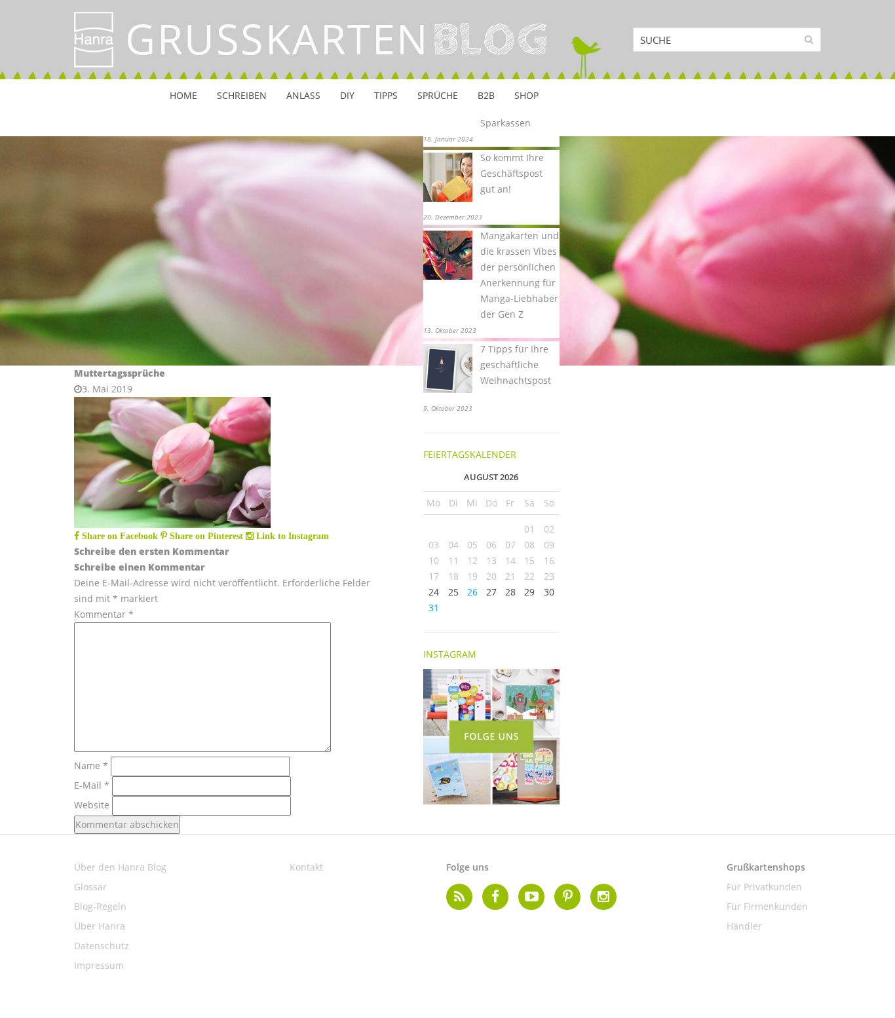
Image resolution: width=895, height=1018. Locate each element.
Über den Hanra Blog (120, 867)
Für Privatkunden (764, 886)
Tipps (386, 95)
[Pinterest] (567, 897)
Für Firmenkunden (767, 906)
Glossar (90, 886)
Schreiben (242, 95)
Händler (744, 926)
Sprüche (437, 95)
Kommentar (104, 614)
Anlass (303, 95)
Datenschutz (101, 945)
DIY (347, 95)
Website (91, 805)
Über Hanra (99, 926)
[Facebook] (495, 897)
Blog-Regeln (100, 906)
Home (183, 95)
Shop (526, 95)
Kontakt (306, 867)
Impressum (99, 965)
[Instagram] (603, 897)
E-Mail (91, 785)
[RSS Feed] (459, 897)
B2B (486, 95)
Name (91, 765)
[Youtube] (531, 897)
